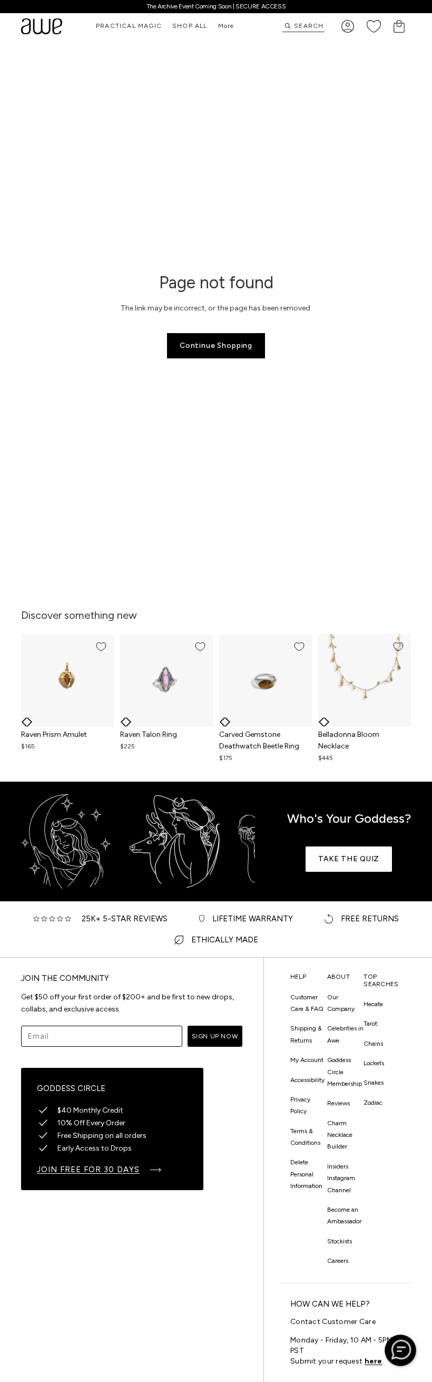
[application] (400, 1350)
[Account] (347, 26)
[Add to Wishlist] (101, 646)
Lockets (374, 1063)
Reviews (338, 1103)
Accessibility (307, 1080)
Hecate (373, 1004)
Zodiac (373, 1102)
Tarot (370, 1023)
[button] (24, 722)
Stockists (339, 1241)
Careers (337, 1260)
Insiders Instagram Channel (341, 1178)
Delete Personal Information (306, 1174)
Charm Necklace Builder (339, 1135)
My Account (306, 1060)
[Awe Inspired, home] (41, 26)
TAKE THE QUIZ (348, 858)
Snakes (374, 1082)
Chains (373, 1043)
